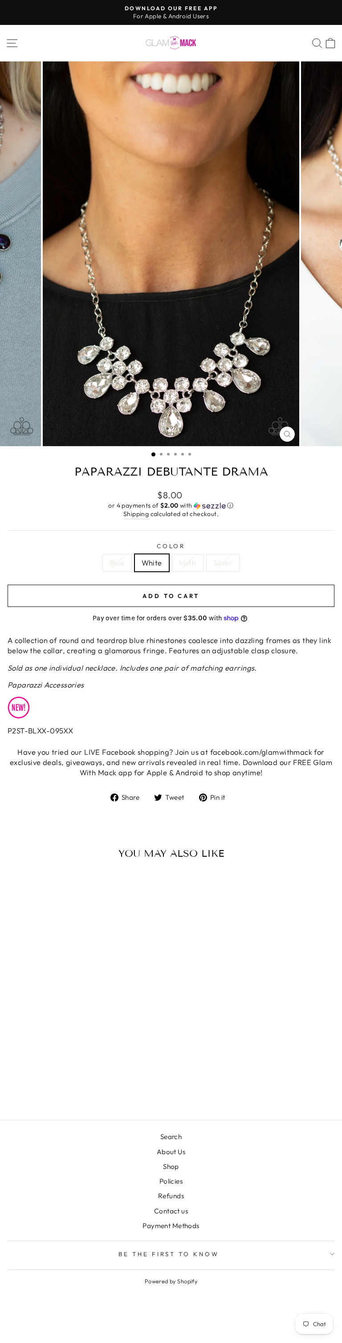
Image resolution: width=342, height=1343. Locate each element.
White (152, 562)
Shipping (136, 514)
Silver (222, 562)
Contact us (171, 1211)
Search (171, 1136)
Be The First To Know (169, 1254)
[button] (171, 505)
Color (171, 545)
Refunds (171, 1196)
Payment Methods (170, 1225)
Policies (171, 1181)
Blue (117, 562)
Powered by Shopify (171, 1281)
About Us (171, 1152)
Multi (187, 562)
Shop (171, 1166)
